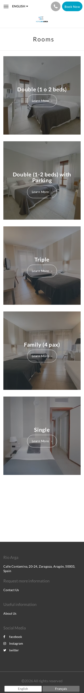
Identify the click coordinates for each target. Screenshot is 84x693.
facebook (15, 637)
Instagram (16, 643)
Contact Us (11, 590)
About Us (9, 613)
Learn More (40, 101)
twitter (14, 650)
